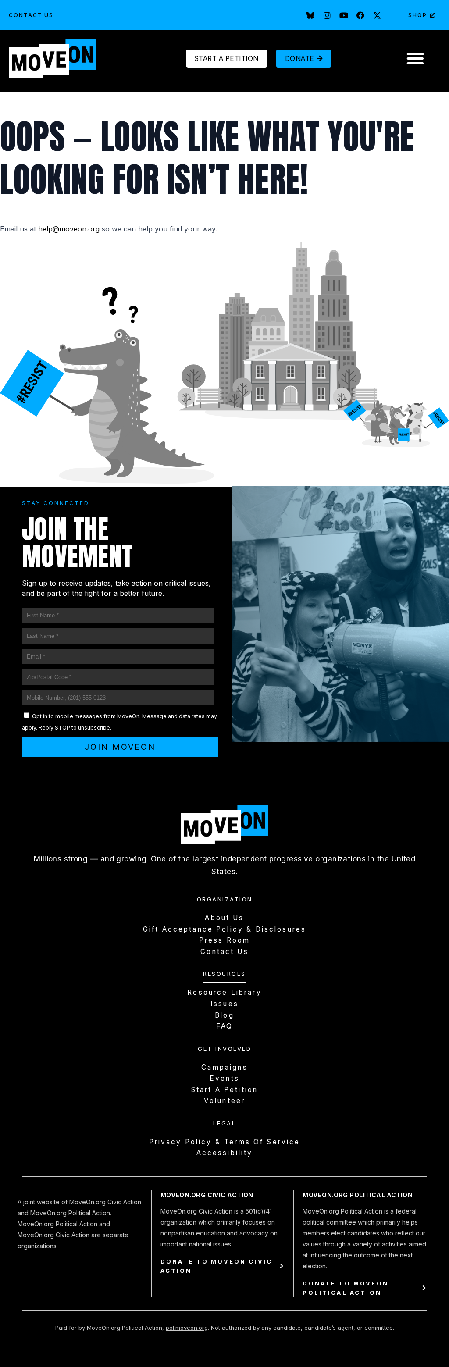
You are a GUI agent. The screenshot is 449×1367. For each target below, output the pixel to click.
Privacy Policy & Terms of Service (224, 1142)
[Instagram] (327, 15)
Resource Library (224, 992)
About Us (224, 918)
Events (224, 1078)
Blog (224, 1015)
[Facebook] (360, 15)
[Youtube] (343, 15)
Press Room (224, 940)
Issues (224, 1004)
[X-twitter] (377, 15)
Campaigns (224, 1067)
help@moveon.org (69, 228)
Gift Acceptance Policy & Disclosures (224, 929)
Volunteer (224, 1100)
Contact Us (31, 15)
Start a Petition (224, 1090)
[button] (415, 58)
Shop (417, 15)
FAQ (224, 1026)
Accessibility (224, 1153)
